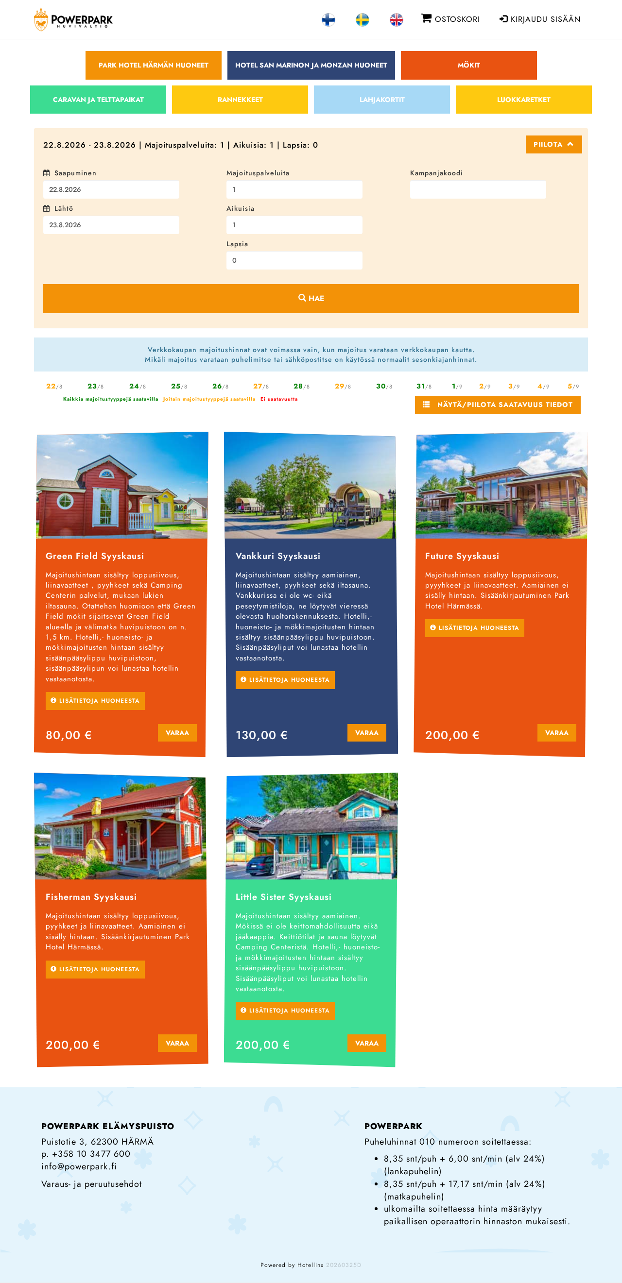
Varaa (177, 728)
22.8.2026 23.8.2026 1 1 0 (180, 145)
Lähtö (63, 208)
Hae (315, 293)
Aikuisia (240, 208)
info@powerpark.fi (79, 1161)
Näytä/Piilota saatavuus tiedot (501, 400)
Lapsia (237, 244)
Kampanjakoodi (436, 173)
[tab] (311, 144)
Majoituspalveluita (258, 173)
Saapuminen (75, 173)
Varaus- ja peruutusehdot (91, 1179)
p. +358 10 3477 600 (86, 1149)
